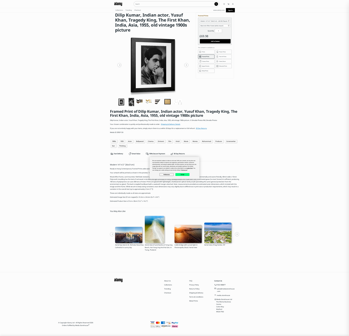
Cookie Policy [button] (189, 168)
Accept (182, 174)
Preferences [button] (184, 170)
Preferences (167, 174)
